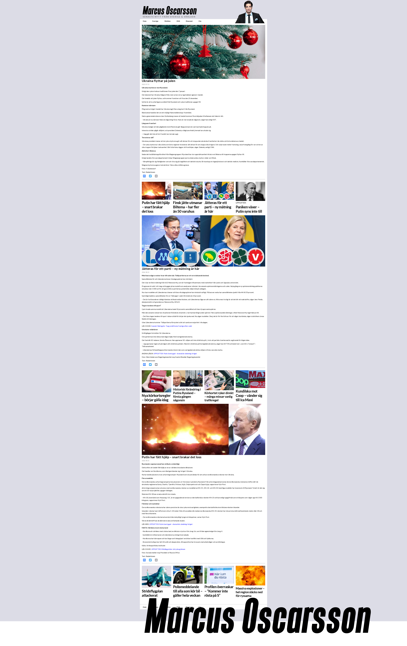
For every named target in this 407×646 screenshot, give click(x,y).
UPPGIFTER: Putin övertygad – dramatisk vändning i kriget (175, 353)
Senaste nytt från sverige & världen (169, 16)
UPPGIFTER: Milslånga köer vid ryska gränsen (168, 549)
